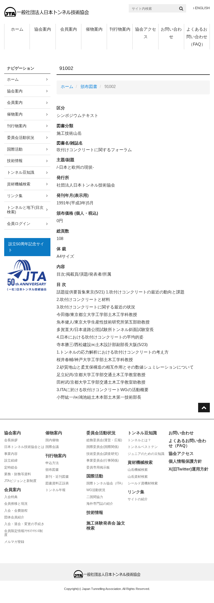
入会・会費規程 (16, 511)
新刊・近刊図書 (57, 477)
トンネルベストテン (143, 447)
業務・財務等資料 (17, 474)
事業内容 (11, 454)
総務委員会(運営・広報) (104, 440)
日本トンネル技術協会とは (24, 447)
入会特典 (11, 497)
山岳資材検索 (138, 477)
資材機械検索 (18, 184)
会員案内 (68, 29)
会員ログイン (18, 223)
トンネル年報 (55, 490)
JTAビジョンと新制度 (20, 481)
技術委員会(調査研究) (102, 454)
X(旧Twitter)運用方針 (188, 469)
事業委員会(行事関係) (102, 460)
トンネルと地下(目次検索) (25, 209)
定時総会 (11, 467)
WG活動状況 (95, 490)
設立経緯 (11, 460)
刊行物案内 (120, 29)
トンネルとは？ (139, 440)
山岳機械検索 (138, 470)
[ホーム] (46, 11)
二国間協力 (94, 497)
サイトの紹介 (138, 499)
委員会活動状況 (20, 137)
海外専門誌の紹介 (99, 504)
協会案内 (42, 29)
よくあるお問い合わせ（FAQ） (196, 36)
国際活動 (15, 149)
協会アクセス (145, 33)
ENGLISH (202, 8)
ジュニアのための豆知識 (146, 454)
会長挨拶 (11, 440)
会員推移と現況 (16, 504)
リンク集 (15, 195)
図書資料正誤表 (57, 483)
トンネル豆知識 (20, 172)
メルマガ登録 (14, 542)
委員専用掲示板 (98, 467)
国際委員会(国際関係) (102, 447)
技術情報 (15, 160)
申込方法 (52, 463)
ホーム (17, 29)
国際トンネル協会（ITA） (105, 483)
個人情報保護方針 (185, 461)
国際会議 (52, 447)
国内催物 (52, 440)
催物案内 (94, 29)
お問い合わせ (171, 33)
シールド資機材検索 (143, 483)
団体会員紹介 (14, 517)
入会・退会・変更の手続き (24, 524)
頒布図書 (89, 86)
